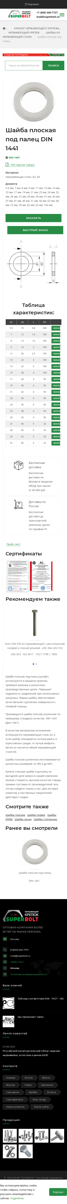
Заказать (33, 218)
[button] (33, 664)
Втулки (10, 1085)
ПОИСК (53, 65)
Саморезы (12, 1092)
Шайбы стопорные (46, 819)
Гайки (28, 1085)
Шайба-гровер (36, 815)
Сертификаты (14, 1099)
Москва (14, 968)
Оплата (51, 1092)
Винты (46, 1077)
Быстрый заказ (35, 230)
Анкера (10, 1077)
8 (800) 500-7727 (19, 950)
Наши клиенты (15, 1106)
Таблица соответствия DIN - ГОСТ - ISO (41, 998)
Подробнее (17, 1198)
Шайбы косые (23, 819)
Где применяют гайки (31, 1017)
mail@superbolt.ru (47, 16)
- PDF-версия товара (21, 164)
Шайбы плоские (15, 815)
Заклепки (47, 1085)
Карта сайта (41, 1106)
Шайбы (33, 1092)
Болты (29, 1077)
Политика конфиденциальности (28, 974)
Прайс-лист (13, 544)
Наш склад (39, 1099)
